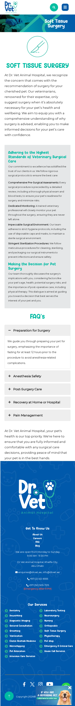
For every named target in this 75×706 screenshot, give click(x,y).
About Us (37, 534)
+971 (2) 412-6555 (39, 578)
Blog (37, 545)
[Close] (68, 685)
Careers (37, 538)
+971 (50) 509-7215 (39, 585)
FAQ (37, 541)
